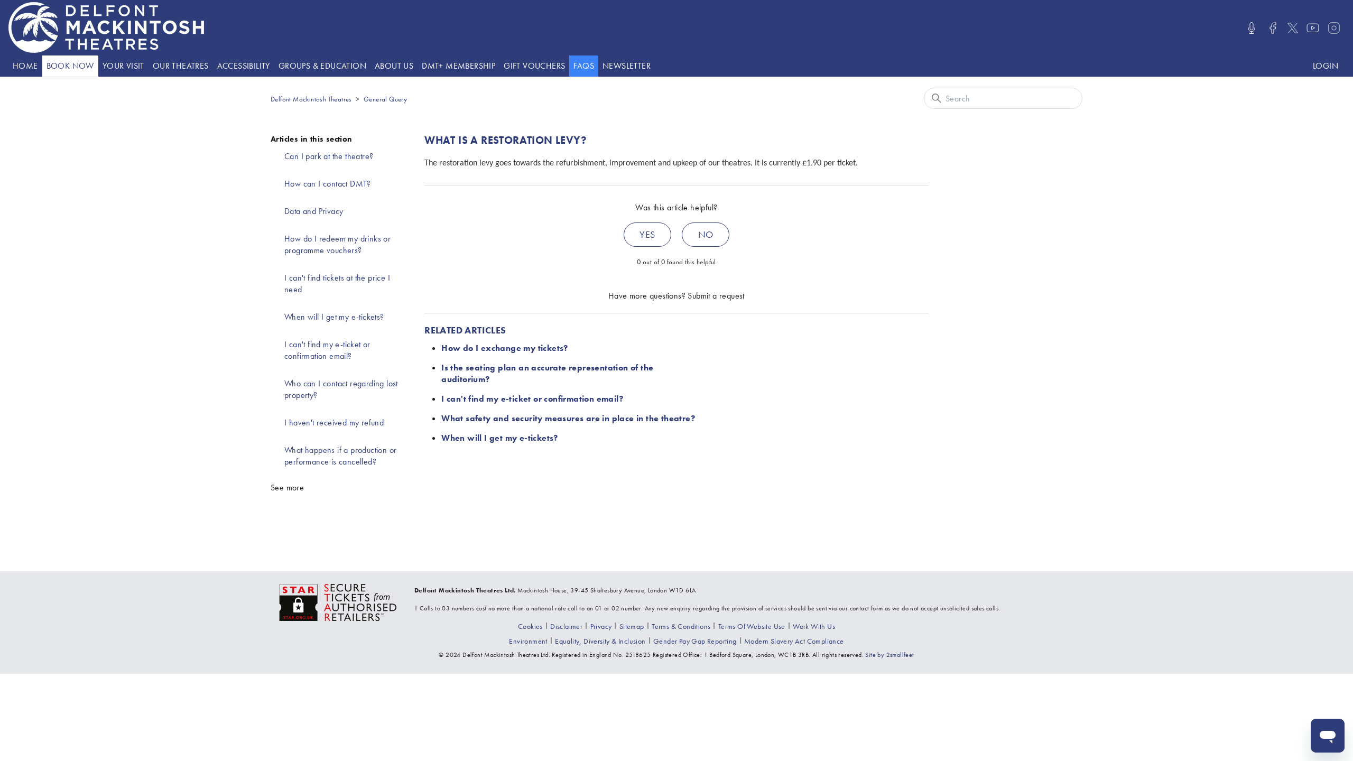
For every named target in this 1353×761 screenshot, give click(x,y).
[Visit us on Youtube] (1312, 28)
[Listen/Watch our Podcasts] (1251, 28)
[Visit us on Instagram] (1334, 28)
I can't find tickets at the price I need (337, 283)
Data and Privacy (313, 211)
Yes (647, 234)
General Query (385, 99)
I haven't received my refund (334, 422)
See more (287, 487)
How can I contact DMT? (327, 183)
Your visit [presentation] (123, 65)
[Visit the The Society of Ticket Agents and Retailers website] (338, 601)
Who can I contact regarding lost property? (341, 389)
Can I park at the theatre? (328, 156)
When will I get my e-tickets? (334, 316)
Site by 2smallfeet (889, 655)
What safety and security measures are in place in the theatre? (568, 418)
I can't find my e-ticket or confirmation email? (327, 350)
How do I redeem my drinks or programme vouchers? (337, 244)
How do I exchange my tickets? (504, 348)
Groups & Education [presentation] (322, 65)
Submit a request (716, 295)
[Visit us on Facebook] (1272, 28)
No (705, 234)
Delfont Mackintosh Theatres (311, 99)
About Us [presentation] (394, 65)
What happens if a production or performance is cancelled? (340, 455)
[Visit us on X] (1292, 28)
